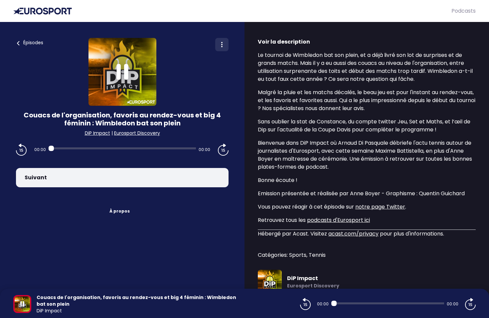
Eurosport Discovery (137, 133)
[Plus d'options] (222, 44)
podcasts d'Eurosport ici (338, 220)
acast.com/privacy (353, 234)
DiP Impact (97, 133)
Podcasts (463, 11)
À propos (119, 211)
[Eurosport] (232, 11)
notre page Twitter (380, 207)
